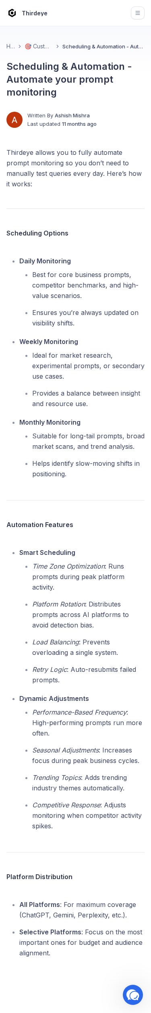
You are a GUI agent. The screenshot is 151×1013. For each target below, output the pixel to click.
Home (10, 46)
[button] (133, 995)
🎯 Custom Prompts (39, 46)
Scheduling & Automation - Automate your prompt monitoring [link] (103, 46)
